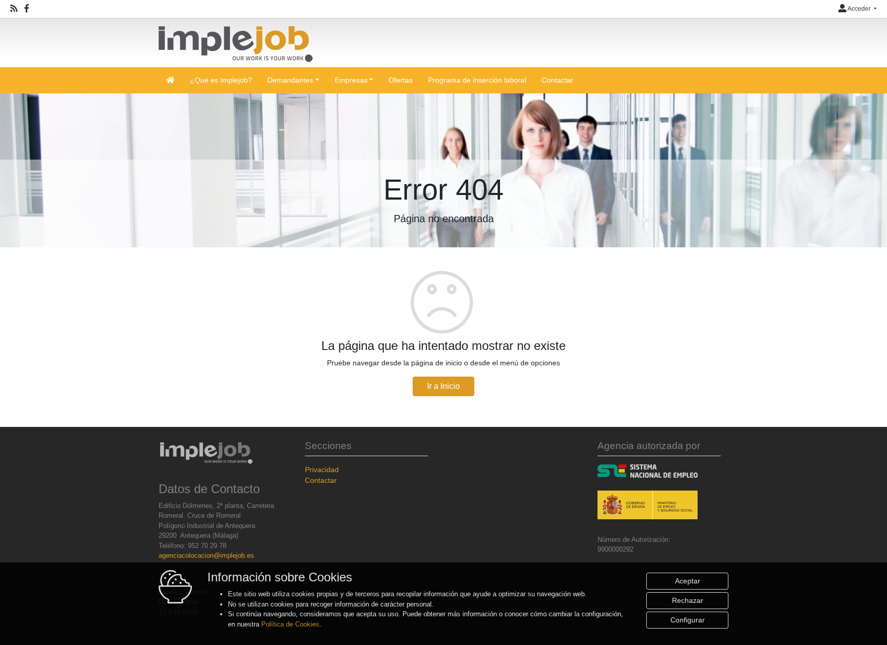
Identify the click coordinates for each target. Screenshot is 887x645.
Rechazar (687, 600)
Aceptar (687, 581)
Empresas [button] (351, 80)
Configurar (687, 620)
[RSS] (13, 8)
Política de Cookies (290, 624)
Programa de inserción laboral (477, 80)
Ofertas (401, 80)
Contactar (557, 80)
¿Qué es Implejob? (221, 80)
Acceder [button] (859, 8)
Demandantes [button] (290, 80)
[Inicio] (236, 39)
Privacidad (322, 469)
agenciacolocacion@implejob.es (206, 555)
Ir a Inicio (443, 386)
